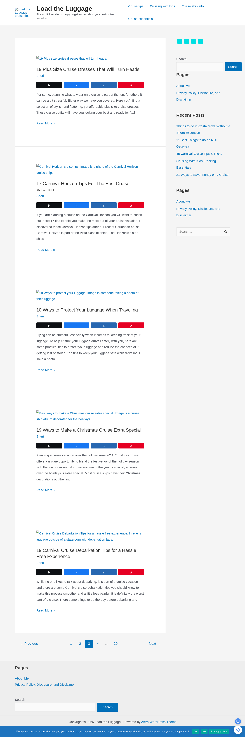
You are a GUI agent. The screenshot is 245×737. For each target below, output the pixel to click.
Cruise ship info (193, 6)
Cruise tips (135, 6)
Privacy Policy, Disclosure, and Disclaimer (45, 684)
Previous (29, 643)
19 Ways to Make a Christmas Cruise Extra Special (88, 430)
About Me (183, 86)
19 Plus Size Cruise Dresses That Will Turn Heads (87, 69)
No (204, 731)
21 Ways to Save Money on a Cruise (202, 174)
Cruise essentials (140, 19)
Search (181, 59)
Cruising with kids (162, 6)
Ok (195, 731)
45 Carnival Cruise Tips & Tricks (199, 153)
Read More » (45, 123)
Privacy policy (219, 731)
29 (116, 643)
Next (154, 643)
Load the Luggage (64, 8)
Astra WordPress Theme (158, 722)
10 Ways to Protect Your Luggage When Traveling (87, 310)
